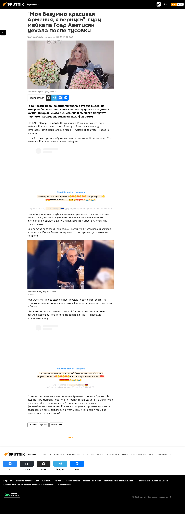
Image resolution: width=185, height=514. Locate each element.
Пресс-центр (165, 454)
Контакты (46, 480)
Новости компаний (92, 480)
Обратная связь (64, 484)
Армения (43, 425)
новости (46, 454)
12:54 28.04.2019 (35, 37)
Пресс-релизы (73, 480)
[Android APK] (12, 495)
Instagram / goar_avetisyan (46, 92)
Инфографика (138, 454)
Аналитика (113, 454)
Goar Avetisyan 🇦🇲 (55, 208)
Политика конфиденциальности (119, 480)
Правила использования (27, 480)
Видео (152, 454)
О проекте (8, 480)
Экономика (73, 454)
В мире (100, 454)
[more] (3, 32)
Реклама (59, 480)
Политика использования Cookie (153, 480)
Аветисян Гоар (56, 425)
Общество (33, 425)
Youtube (32, 294)
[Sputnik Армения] (14, 6)
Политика (88, 454)
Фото (125, 454)
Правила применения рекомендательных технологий (28, 484)
